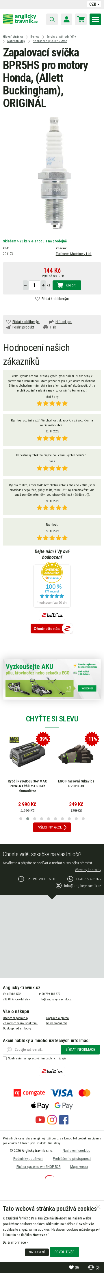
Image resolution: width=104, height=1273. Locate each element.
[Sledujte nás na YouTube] (40, 1123)
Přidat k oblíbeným (55, 299)
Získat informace (80, 1049)
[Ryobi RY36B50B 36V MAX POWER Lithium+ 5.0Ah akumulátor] (27, 754)
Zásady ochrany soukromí (20, 1023)
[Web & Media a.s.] (49, 1177)
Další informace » (15, 1242)
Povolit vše (64, 1252)
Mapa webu (79, 1166)
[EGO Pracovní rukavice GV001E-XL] (76, 754)
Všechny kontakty (88, 870)
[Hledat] (52, 19)
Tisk (53, 327)
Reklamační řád (56, 1023)
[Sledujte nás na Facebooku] (63, 1123)
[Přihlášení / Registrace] (66, 19)
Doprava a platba (57, 1018)
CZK (92, 4)
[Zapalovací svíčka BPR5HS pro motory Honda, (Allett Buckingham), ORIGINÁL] (52, 172)
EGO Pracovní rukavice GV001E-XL (76, 783)
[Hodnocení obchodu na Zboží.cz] (52, 629)
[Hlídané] (92, 1267)
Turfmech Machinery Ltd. (74, 254)
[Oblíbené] (72, 1267)
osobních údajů (56, 1058)
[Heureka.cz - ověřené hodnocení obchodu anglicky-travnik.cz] (52, 585)
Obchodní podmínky (15, 1018)
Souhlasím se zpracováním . (37, 1058)
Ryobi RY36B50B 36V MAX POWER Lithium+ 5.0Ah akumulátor (27, 786)
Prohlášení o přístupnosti (72, 1158)
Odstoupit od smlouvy (17, 1028)
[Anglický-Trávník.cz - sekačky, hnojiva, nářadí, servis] (20, 22)
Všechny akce (50, 827)
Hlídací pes (63, 322)
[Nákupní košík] (81, 19)
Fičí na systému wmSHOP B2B (38, 1166)
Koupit (70, 285)
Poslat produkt (23, 327)
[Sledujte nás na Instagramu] (52, 1123)
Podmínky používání (28, 1158)
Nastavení (37, 1252)
